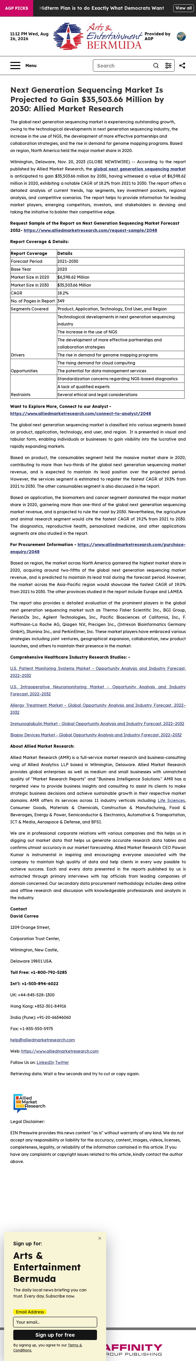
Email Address (30, 1311)
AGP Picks (16, 8)
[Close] (99, 1238)
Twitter (62, 1062)
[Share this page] (182, 65)
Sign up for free (55, 1335)
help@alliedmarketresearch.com (42, 1039)
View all (184, 7)
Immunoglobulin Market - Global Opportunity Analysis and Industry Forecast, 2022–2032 (97, 723)
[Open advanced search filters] (168, 65)
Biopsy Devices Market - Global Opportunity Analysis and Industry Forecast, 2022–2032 (96, 734)
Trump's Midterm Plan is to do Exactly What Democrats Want (91, 8)
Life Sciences (171, 800)
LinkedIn (45, 1062)
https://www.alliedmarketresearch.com (60, 1051)
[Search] (156, 65)
